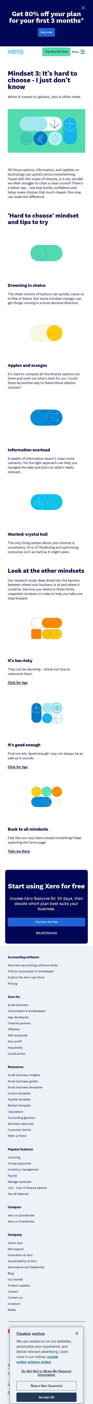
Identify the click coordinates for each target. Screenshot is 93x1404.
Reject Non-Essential (46, 1386)
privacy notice (39, 1361)
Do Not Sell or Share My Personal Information (46, 1373)
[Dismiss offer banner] (83, 8)
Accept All (46, 1397)
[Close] (77, 1333)
